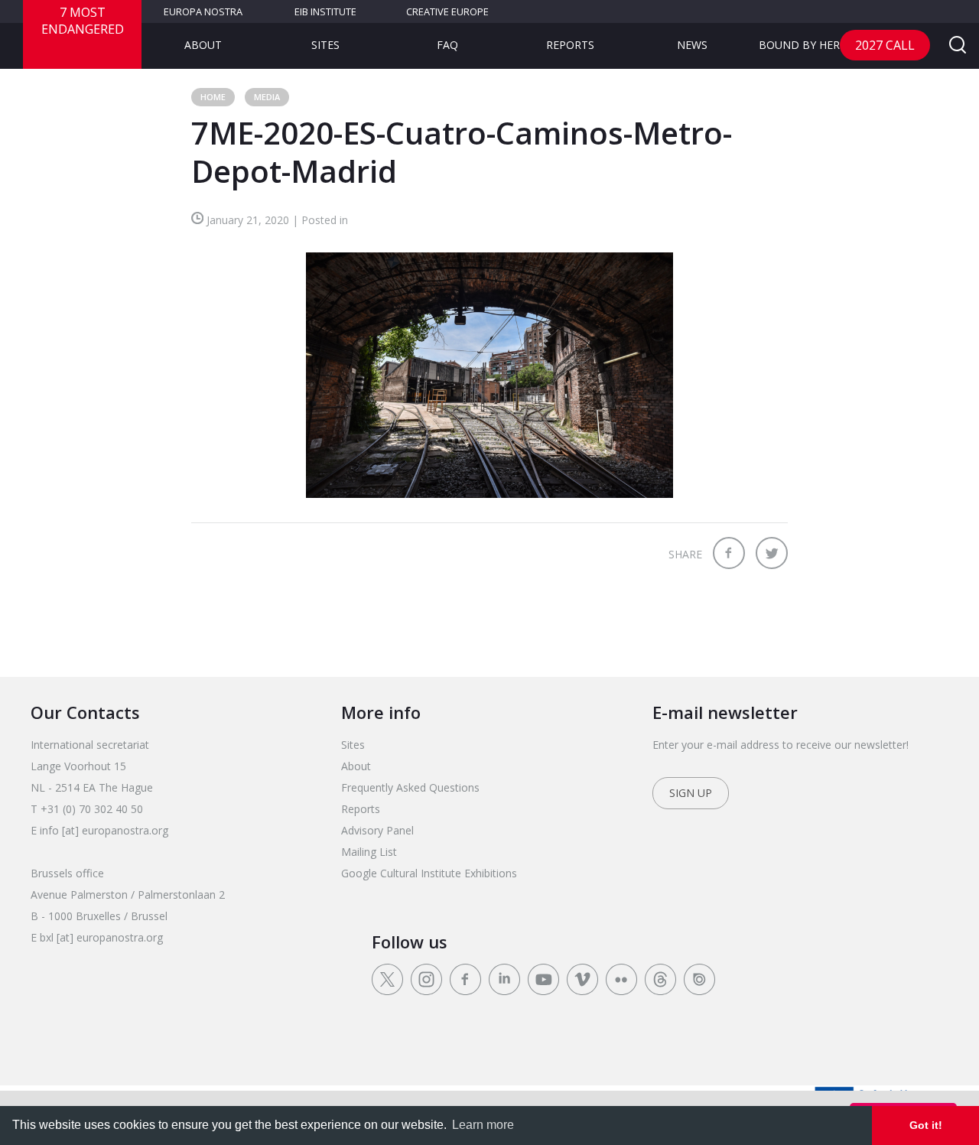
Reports (570, 44)
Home (213, 96)
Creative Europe (447, 11)
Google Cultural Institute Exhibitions (429, 873)
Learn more (483, 1124)
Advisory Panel (377, 830)
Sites (325, 44)
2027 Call (885, 45)
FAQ (447, 44)
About (203, 44)
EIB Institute (325, 11)
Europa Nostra (203, 11)
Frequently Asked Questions (410, 787)
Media (267, 96)
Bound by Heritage (814, 44)
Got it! (925, 1125)
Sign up (690, 793)
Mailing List (369, 851)
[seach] (957, 46)
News (692, 44)
